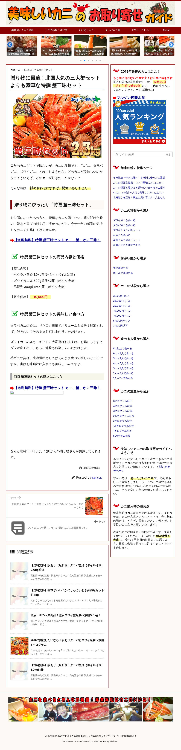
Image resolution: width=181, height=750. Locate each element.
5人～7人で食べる (123, 358)
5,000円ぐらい (121, 320)
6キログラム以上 (122, 400)
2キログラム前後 (122, 420)
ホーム (16, 69)
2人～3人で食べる (123, 373)
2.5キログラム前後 (123, 415)
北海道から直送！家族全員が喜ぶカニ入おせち (139, 197)
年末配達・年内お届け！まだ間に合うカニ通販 (139, 177)
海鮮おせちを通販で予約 (126, 244)
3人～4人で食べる (123, 368)
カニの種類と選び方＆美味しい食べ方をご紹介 (139, 187)
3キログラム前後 (122, 410)
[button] (11, 46)
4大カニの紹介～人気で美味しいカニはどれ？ (138, 192)
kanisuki (97, 477)
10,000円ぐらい (122, 315)
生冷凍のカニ (120, 267)
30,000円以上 (121, 295)
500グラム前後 (121, 435)
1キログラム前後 (122, 430)
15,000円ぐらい (122, 310)
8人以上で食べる (122, 348)
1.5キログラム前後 (123, 425)
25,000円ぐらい (122, 300)
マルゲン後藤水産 (131, 97)
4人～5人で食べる (123, 363)
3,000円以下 (120, 325)
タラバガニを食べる (124, 225)
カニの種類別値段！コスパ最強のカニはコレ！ (139, 182)
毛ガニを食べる (121, 235)
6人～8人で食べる (123, 353)
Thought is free (110, 741)
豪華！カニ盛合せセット (40, 69)
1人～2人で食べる (123, 378)
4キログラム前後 (122, 405)
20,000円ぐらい (122, 305)
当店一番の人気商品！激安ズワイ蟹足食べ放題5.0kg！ (66, 615)
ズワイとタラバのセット (126, 230)
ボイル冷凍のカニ (123, 272)
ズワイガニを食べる (124, 220)
